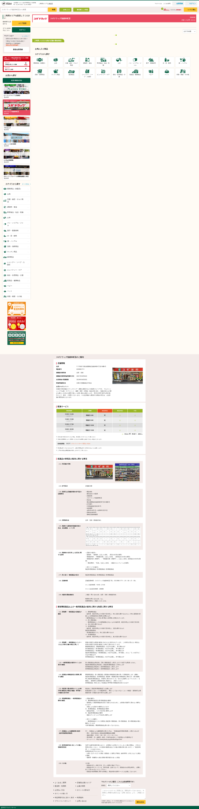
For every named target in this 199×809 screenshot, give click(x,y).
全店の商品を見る (16, 80)
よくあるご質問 (60, 782)
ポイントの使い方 (61, 793)
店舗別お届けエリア (84, 782)
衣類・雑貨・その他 (14, 296)
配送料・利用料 (60, 786)
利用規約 (80, 797)
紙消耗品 (10, 257)
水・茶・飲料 (12, 236)
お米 (8, 217)
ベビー (9, 286)
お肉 (8, 194)
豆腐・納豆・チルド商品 (15, 200)
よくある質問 (167, 3)
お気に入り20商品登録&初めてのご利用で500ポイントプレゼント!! (16, 58)
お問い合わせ (82, 801)
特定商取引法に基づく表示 (64, 797)
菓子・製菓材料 (13, 230)
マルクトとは (158, 3)
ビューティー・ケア (14, 270)
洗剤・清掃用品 (13, 246)
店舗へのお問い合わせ (188, 20)
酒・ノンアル (12, 241)
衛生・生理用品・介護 (15, 275)
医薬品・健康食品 (13, 280)
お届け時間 (81, 786)
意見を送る (140, 802)
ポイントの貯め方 (83, 790)
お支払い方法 (59, 790)
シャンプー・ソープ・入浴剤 (16, 263)
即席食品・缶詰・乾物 (15, 212)
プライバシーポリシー (63, 801)
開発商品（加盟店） (14, 189)
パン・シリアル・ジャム (15, 224)
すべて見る (25, 184)
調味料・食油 (12, 207)
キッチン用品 (12, 252)
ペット (9, 291)
